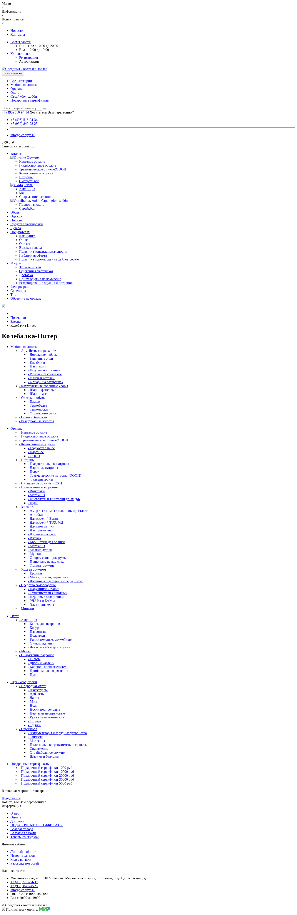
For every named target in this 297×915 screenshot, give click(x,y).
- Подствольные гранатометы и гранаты (57, 744)
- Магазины (36, 495)
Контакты (17, 34)
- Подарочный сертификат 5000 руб (45, 783)
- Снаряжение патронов (36, 655)
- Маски (34, 701)
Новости (16, 30)
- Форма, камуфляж (42, 413)
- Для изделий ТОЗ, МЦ (45, 522)
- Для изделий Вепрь (43, 518)
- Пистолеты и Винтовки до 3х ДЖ (54, 499)
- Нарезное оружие (33, 432)
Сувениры (18, 290)
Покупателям (20, 232)
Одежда (16, 216)
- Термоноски (38, 409)
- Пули (33, 503)
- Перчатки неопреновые (46, 713)
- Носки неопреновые (44, 709)
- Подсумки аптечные (44, 370)
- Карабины (36, 362)
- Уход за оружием (32, 569)
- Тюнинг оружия (41, 565)
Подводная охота (31, 204)
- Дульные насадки (42, 534)
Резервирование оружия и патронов (46, 283)
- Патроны (27, 460)
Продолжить (11, 798)
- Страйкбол (28, 729)
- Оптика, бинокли (33, 417)
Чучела (15, 228)
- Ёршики (35, 573)
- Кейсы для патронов (44, 624)
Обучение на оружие (25, 298)
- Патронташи (38, 631)
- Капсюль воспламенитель (48, 667)
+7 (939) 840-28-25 (24, 123)
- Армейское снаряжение (37, 350)
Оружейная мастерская (36, 271)
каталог (16, 153)
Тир (13, 294)
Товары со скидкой (24, 837)
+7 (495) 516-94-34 (24, 120)
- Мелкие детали (40, 550)
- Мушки (34, 554)
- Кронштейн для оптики (46, 542)
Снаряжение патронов (35, 197)
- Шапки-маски (39, 394)
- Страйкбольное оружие (46, 752)
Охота (14, 92)
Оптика (16, 220)
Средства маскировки (26, 224)
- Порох (33, 471)
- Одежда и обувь (32, 397)
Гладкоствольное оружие (37, 165)
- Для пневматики (41, 526)
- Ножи (33, 705)
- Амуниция (28, 620)
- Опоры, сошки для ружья (47, 557)
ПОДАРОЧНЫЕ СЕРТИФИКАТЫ (36, 825)
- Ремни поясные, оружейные (50, 639)
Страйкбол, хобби (23, 96)
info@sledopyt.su (22, 135)
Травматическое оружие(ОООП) (43, 169)
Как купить (27, 236)
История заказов (22, 855)
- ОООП (34, 456)
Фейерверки (19, 287)
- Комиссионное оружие (37, 444)
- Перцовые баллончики (46, 597)
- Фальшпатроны (40, 479)
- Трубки (34, 725)
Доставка (26, 275)
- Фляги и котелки (41, 378)
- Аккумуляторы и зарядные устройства (57, 733)
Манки (24, 193)
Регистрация (28, 57)
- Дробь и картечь (41, 663)
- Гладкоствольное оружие (38, 436)
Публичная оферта (33, 255)
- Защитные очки (40, 358)
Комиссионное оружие (36, 173)
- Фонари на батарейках (45, 382)
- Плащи (34, 401)
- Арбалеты (36, 694)
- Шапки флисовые (42, 390)
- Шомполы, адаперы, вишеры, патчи (55, 581)
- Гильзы (34, 659)
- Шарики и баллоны (43, 756)
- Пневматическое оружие (38, 487)
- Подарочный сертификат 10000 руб (46, 771)
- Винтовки (36, 491)
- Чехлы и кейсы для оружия (49, 647)
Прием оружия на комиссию (40, 279)
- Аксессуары (38, 690)
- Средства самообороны (37, 585)
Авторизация (29, 61)
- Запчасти (27, 507)
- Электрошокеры (41, 604)
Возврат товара (30, 247)
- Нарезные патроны (43, 467)
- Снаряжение (38, 748)
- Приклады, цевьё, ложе (46, 561)
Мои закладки (20, 859)
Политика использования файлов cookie (49, 259)
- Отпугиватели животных (47, 593)
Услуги (15, 263)
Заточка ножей (30, 267)
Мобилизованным (23, 85)
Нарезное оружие (32, 161)
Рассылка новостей (24, 863)
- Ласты (33, 698)
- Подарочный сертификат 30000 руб (46, 779)
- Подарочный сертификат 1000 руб (45, 768)
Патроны (26, 177)
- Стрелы (34, 721)
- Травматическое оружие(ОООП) (44, 440)
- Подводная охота (32, 686)
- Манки (25, 651)
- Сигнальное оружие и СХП (40, 483)
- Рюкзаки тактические (45, 374)
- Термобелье (37, 405)
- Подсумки (36, 635)
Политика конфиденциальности (43, 251)
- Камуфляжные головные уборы (43, 386)
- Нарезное (36, 452)
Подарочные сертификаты (30, 100)
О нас (23, 240)
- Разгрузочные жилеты (36, 421)
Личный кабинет (23, 851)
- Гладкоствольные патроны (48, 464)
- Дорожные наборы (43, 354)
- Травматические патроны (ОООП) (54, 475)
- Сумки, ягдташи (41, 643)
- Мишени (26, 608)
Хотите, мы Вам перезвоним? (52, 112)
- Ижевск (34, 538)
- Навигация (37, 366)
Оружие (16, 88)
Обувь (15, 212)
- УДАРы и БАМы (41, 601)
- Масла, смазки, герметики (48, 577)
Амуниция (27, 189)
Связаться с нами (23, 833)
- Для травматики (41, 530)
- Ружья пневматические (46, 717)
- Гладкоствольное (41, 448)
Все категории (21, 81)
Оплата (24, 243)
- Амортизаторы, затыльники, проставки (58, 511)
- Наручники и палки (43, 589)
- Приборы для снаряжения (48, 671)
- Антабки (35, 514)
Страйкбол (27, 208)
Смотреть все (29, 181)
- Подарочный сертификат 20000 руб (46, 775)
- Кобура (34, 627)
